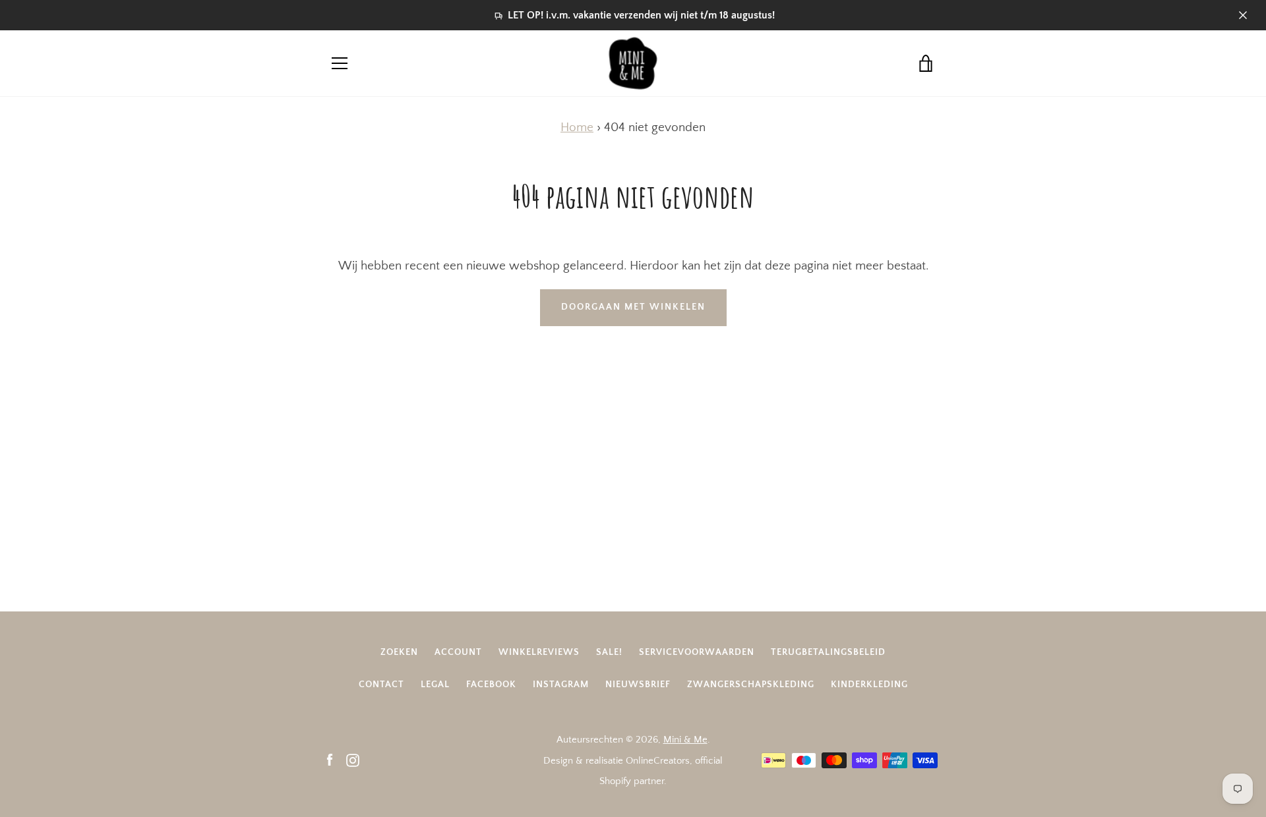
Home (576, 127)
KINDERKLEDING (869, 684)
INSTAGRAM (561, 684)
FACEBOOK (491, 684)
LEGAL (435, 684)
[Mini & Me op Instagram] (352, 760)
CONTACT (381, 684)
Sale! (609, 652)
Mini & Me (685, 739)
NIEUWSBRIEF (638, 684)
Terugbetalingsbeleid (828, 652)
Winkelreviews (539, 652)
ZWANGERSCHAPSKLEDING (750, 684)
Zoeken (399, 652)
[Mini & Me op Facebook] (329, 760)
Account (458, 652)
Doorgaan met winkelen (633, 307)
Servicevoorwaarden (696, 652)
